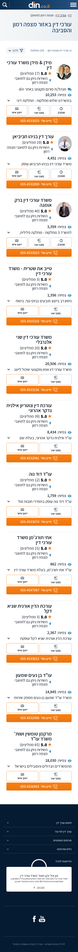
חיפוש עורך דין (64, 823)
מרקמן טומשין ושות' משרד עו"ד (33, 736)
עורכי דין (61, 15)
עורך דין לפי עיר (63, 831)
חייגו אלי (36, 121)
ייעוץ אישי (17, 112)
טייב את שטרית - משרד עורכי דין (30, 271)
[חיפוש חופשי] (5, 5)
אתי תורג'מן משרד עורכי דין (34, 539)
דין (70, 15)
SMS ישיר (39, 113)
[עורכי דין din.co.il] (39, 5)
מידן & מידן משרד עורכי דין (29, 65)
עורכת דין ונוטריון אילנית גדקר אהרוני (29, 407)
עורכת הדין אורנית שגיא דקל (29, 608)
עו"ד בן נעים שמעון (34, 675)
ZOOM (61, 112)
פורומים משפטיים (62, 840)
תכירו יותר (41, 887)
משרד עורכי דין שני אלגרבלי (34, 339)
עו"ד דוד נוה (40, 474)
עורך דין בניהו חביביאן (33, 136)
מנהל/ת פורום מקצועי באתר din (42, 89)
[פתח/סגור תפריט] (73, 5)
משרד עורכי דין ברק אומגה (33, 202)
